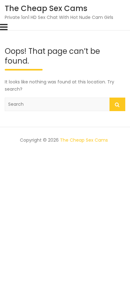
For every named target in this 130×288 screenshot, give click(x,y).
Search (117, 104)
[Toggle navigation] (4, 27)
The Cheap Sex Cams (46, 8)
